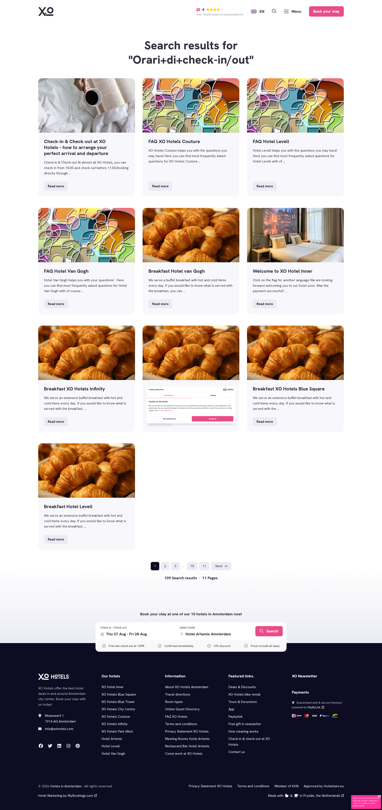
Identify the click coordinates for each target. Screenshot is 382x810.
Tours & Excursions (242, 702)
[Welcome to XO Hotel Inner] (295, 261)
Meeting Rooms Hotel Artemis (187, 739)
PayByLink (314, 707)
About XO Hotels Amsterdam (186, 687)
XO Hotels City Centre (118, 709)
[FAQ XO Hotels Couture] (191, 137)
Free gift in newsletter (244, 724)
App (231, 709)
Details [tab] (213, 395)
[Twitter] (50, 746)
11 (204, 566)
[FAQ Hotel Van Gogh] (86, 261)
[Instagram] (68, 746)
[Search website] (274, 11)
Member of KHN (286, 786)
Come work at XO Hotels (184, 753)
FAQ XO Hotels (176, 716)
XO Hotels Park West (117, 731)
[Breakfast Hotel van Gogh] (191, 261)
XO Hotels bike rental (244, 694)
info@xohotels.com (59, 729)
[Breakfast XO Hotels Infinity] (86, 379)
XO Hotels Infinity (115, 724)
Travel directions (177, 694)
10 (192, 566)
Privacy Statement (165, 410)
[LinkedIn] (59, 746)
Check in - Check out (113, 627)
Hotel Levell (111, 746)
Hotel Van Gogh (113, 753)
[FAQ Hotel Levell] (295, 137)
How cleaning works (243, 731)
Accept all (212, 419)
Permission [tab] (168, 395)
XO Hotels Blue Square (119, 694)
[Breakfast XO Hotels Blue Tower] (191, 379)
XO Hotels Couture (116, 716)
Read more (56, 186)
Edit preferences (169, 419)
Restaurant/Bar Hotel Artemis (187, 746)
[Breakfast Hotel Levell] (86, 496)
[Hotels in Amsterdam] (46, 11)
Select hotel (187, 627)
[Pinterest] (77, 746)
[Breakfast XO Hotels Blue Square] (295, 379)
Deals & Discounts (242, 687)
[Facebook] (41, 746)
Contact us (236, 752)
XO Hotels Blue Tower (118, 702)
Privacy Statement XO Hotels (187, 731)
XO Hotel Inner (113, 687)
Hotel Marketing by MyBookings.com (65, 795)
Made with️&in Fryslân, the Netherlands (304, 795)
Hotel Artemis (112, 739)
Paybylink (235, 716)
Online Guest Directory (182, 709)
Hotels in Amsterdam (65, 786)
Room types (174, 702)
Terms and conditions (181, 724)
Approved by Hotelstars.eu (324, 786)
